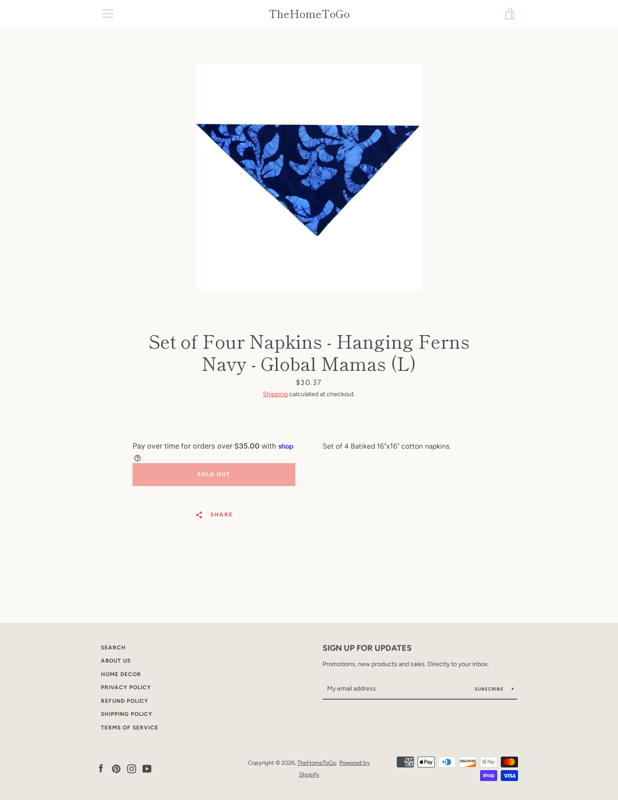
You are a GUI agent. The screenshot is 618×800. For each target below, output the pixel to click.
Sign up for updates (367, 648)
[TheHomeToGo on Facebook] (100, 768)
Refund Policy (124, 701)
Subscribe (490, 689)
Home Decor (121, 674)
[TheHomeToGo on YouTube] (147, 768)
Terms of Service (129, 727)
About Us (116, 661)
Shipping (275, 394)
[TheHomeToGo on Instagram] (131, 768)
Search (113, 647)
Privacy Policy (126, 687)
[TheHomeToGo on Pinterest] (116, 768)
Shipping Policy (126, 714)
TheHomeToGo (309, 13)
